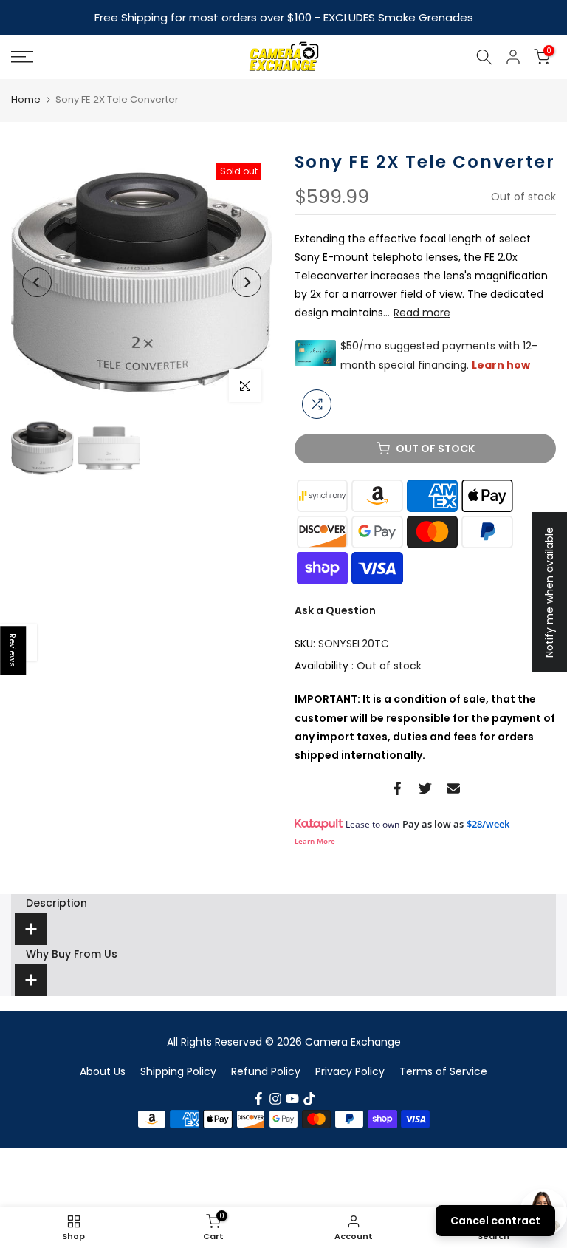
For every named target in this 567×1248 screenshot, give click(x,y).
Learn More (315, 841)
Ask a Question (335, 610)
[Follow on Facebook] (258, 1099)
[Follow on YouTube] (292, 1099)
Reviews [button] (13, 650)
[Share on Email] (453, 788)
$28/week (488, 824)
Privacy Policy (350, 1071)
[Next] (246, 282)
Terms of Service (443, 1071)
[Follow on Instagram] (275, 1099)
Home (26, 99)
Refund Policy (265, 1071)
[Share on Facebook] (397, 788)
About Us (103, 1071)
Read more (422, 312)
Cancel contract (495, 1220)
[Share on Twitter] (425, 788)
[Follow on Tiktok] (309, 1099)
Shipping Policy (178, 1071)
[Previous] (37, 282)
